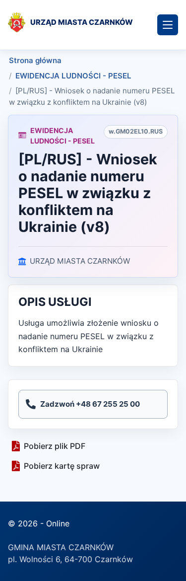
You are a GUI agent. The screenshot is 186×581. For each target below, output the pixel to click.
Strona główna (35, 60)
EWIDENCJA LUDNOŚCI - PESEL (73, 75)
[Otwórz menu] (167, 24)
